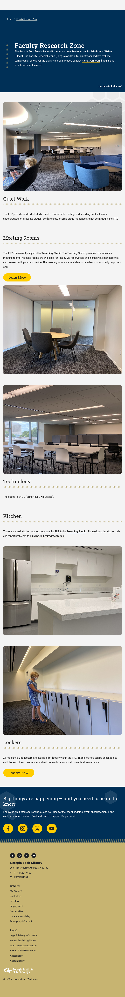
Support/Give (17, 911)
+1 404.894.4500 (22, 872)
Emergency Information (22, 921)
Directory (14, 901)
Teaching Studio (51, 253)
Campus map (19, 877)
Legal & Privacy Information (24, 935)
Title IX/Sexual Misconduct (23, 945)
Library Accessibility (20, 916)
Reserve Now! (18, 773)
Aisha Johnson (91, 60)
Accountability (17, 961)
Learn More (17, 277)
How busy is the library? (110, 86)
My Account (16, 891)
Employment (16, 906)
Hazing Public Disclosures (23, 950)
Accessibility (16, 956)
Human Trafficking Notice (23, 940)
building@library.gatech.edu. (47, 536)
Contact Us (15, 896)
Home (9, 19)
